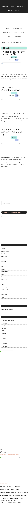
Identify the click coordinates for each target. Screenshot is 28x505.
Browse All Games (4, 452)
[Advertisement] (14, 187)
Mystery (4, 328)
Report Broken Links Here (7, 309)
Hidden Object (4, 264)
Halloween (4, 346)
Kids (2, 266)
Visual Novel (4, 294)
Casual (2, 259)
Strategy (3, 284)
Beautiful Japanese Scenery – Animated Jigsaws (11, 132)
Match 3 (3, 274)
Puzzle (16, 59)
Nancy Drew (5, 323)
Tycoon (3, 292)
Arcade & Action (5, 251)
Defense (4, 338)
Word (2, 297)
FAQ (1, 451)
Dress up (3, 261)
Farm (3, 341)
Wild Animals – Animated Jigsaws (10, 88)
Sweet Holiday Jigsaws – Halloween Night (13, 52)
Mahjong (3, 269)
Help (1, 449)
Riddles (4, 331)
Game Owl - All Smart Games (14, 18)
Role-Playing (4, 279)
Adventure (3, 248)
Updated (4, 325)
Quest (3, 336)
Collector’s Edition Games (8, 320)
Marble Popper (4, 271)
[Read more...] (13, 79)
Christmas (4, 343)
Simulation (3, 282)
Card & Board (4, 256)
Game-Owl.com (17, 502)
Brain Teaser (4, 253)
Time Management (5, 287)
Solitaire (4, 333)
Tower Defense (4, 289)
